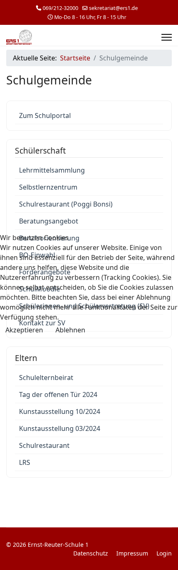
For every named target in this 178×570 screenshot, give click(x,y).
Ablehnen (70, 329)
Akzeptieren (24, 329)
